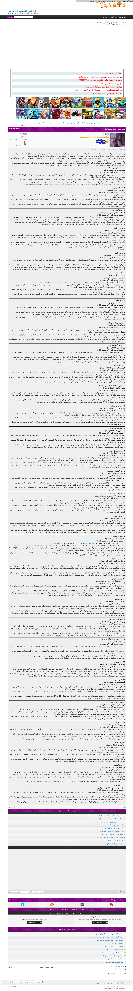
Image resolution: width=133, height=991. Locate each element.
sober (87, 149)
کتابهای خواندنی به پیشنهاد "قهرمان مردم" (110, 831)
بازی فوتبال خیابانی (82, 123)
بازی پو (98, 123)
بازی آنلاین (32, 11)
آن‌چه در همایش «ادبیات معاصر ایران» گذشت (110, 837)
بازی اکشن (61, 123)
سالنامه (17, 13)
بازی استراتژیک (52, 123)
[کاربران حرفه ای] (25, 145)
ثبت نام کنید (105, 247)
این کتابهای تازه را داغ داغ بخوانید (113, 840)
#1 (124, 149)
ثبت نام (105, 17)
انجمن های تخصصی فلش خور (118, 22)
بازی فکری (44, 123)
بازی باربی (25, 13)
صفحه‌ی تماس (121, 982)
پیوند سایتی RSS (101, 983)
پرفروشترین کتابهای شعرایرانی (114, 844)
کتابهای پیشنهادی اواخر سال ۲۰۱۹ (113, 828)
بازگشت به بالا (115, 983)
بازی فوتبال (34, 13)
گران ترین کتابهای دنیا (116, 825)
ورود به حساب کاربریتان (35, 922)
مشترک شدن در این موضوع (117, 968)
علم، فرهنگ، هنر (104, 22)
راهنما (9, 13)
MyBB (110, 988)
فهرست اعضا (12, 11)
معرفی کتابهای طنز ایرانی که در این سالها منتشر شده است (105, 819)
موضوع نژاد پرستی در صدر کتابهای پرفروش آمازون (109, 815)
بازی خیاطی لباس (70, 123)
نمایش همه (106, 900)
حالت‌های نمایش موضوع (14, 128)
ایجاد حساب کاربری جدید (100, 922)
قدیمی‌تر (122, 891)
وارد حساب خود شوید (92, 247)
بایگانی (108, 983)
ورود (111, 17)
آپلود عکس (22, 11)
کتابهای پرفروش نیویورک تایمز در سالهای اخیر (110, 822)
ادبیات (97, 22)
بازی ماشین (37, 123)
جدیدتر (116, 891)
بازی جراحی (92, 123)
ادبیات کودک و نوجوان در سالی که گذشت (111, 834)
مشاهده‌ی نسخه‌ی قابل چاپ (117, 966)
